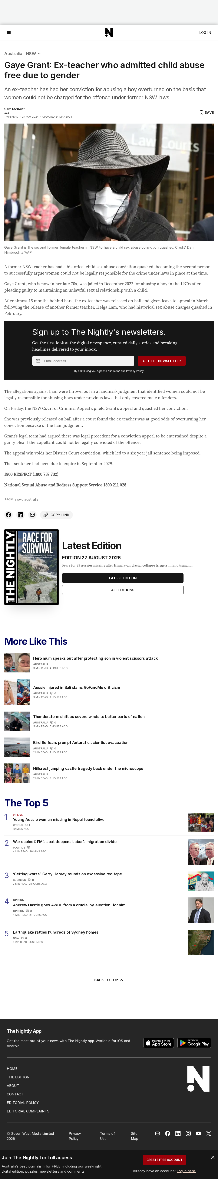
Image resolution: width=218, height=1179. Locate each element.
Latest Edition (123, 578)
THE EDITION (18, 1077)
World (18, 825)
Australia (13, 53)
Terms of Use (107, 1136)
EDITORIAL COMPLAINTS (28, 1111)
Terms (116, 371)
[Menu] (9, 32)
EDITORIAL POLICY (23, 1103)
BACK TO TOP (106, 980)
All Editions (122, 590)
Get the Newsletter (162, 361)
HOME (12, 1069)
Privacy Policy (134, 371)
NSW (31, 53)
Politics (19, 847)
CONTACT (15, 1094)
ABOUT (13, 1086)
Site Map (134, 1136)
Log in (205, 32)
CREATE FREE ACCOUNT (164, 1160)
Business (19, 879)
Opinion (18, 911)
